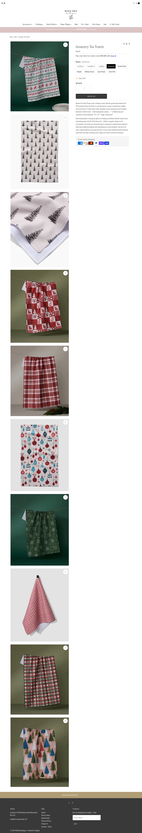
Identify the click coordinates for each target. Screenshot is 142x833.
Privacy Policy (45, 815)
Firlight (79, 72)
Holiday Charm (89, 72)
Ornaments (111, 66)
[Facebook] (2, 3)
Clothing (39, 24)
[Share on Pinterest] (129, 44)
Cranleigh (101, 66)
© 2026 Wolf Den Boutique (18, 830)
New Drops (96, 24)
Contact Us (44, 824)
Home (11, 37)
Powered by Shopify (34, 830)
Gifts (15, 37)
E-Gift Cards (114, 24)
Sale (105, 24)
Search (43, 812)
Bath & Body (51, 24)
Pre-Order (85, 24)
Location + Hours (46, 827)
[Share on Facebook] (124, 44)
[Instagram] (4, 3)
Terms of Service (46, 821)
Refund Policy (45, 818)
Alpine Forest (91, 66)
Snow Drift (112, 72)
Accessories (27, 24)
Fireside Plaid (122, 66)
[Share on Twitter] (127, 44)
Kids (76, 24)
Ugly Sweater (101, 72)
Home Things (65, 24)
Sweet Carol (80, 66)
